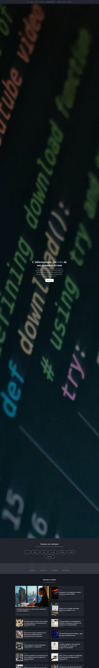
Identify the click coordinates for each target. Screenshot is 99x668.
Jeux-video (41, 1)
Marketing (59, 1)
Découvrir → (49, 280)
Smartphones (69, 1)
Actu (28, 1)
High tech (32, 1)
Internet (36, 1)
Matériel (64, 1)
